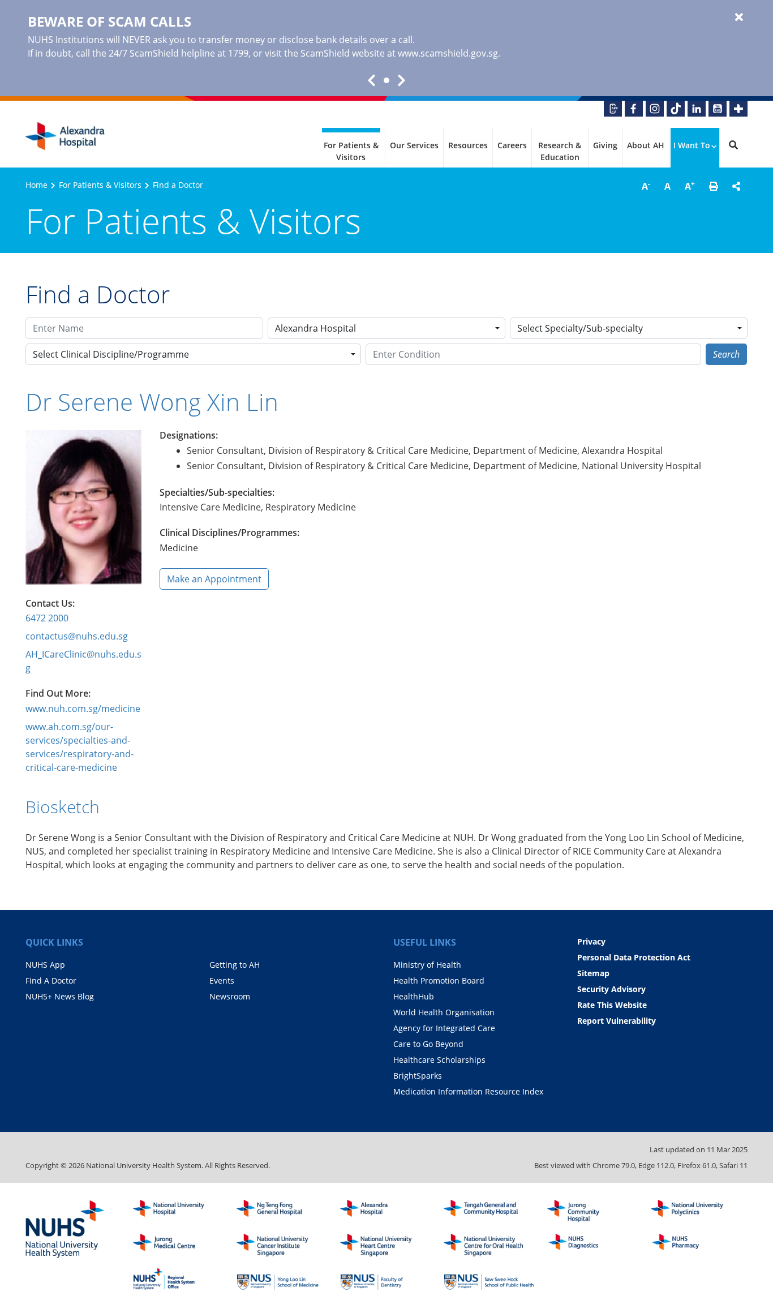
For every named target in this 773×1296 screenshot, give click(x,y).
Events (221, 980)
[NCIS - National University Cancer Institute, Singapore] (282, 1245)
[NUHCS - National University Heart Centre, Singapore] (385, 1245)
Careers (512, 145)
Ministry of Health (427, 964)
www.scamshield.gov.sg (448, 53)
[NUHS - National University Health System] (65, 1230)
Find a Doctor (178, 184)
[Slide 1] (386, 80)
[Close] (739, 17)
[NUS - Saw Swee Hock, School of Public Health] (489, 1279)
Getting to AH (234, 964)
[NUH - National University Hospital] (178, 1211)
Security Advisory (611, 989)
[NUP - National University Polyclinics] (696, 1211)
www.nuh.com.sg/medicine (82, 708)
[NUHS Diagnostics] (592, 1245)
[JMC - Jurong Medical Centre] (178, 1245)
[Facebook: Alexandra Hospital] (634, 109)
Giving (605, 145)
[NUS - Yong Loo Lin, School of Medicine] (282, 1279)
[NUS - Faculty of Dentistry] (385, 1279)
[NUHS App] (613, 109)
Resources (468, 145)
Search (726, 354)
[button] (713, 186)
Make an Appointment (214, 579)
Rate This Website (612, 1004)
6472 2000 (46, 618)
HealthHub (413, 996)
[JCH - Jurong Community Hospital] (592, 1211)
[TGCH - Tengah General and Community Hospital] (489, 1211)
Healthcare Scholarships (439, 1059)
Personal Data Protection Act (633, 957)
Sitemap (593, 973)
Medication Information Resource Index (468, 1091)
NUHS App (45, 964)
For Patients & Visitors (351, 151)
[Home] (385, 1211)
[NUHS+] (738, 109)
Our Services (414, 145)
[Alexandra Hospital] (65, 136)
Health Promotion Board (438, 980)
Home (36, 184)
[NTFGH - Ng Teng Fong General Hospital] (282, 1211)
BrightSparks (417, 1075)
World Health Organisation (444, 1012)
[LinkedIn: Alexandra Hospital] (697, 109)
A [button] (646, 185)
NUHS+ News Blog (59, 996)
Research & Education (559, 151)
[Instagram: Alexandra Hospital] (655, 109)
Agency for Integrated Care (444, 1028)
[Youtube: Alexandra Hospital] (717, 109)
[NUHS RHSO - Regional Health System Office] (178, 1279)
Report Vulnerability (616, 1020)
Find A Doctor (50, 980)
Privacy (591, 941)
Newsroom (229, 996)
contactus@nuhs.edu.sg (76, 636)
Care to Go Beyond (428, 1043)
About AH (645, 145)
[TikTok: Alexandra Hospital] (676, 109)
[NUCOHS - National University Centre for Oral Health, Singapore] (489, 1245)
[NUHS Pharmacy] (696, 1245)
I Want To (691, 145)
